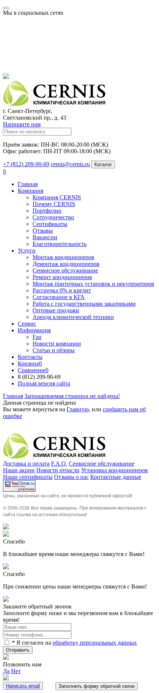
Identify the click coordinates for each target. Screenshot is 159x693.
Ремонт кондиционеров (62, 277)
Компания (30, 191)
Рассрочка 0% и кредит (62, 290)
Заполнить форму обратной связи (96, 686)
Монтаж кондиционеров (63, 257)
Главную (78, 409)
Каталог (103, 164)
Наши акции (19, 470)
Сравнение (33, 370)
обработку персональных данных (95, 642)
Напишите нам (22, 124)
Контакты (30, 357)
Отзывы (43, 230)
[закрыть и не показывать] (6, 77)
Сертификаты (50, 224)
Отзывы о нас (71, 477)
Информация (34, 330)
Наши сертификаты (28, 477)
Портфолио (47, 210)
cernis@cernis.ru (70, 164)
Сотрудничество (53, 217)
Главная (28, 184)
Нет (16, 671)
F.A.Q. (59, 463)
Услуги (26, 250)
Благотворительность (60, 244)
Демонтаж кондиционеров (66, 264)
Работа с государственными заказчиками (84, 304)
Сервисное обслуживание (65, 270)
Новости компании (57, 343)
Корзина (30, 363)
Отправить (18, 650)
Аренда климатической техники (73, 317)
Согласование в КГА (59, 297)
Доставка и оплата (26, 463)
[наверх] (6, 527)
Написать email (23, 686)
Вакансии (45, 237)
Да (6, 671)
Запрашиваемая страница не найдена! (72, 396)
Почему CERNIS (54, 204)
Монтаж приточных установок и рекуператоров (93, 284)
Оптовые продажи (56, 310)
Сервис (27, 323)
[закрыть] (6, 535)
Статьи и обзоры (54, 350)
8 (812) (39, 377)
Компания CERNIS (57, 197)
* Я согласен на (73, 642)
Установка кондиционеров (114, 470)
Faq (37, 337)
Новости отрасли (58, 470)
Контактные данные (115, 477)
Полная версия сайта (44, 383)
